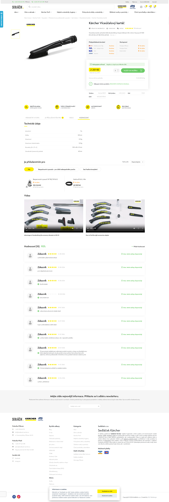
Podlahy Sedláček (78, 457)
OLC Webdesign (152, 497)
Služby (127, 2)
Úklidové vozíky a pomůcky (81, 444)
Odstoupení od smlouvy (55, 474)
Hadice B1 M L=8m (79, 179)
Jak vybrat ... (52, 444)
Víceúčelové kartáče (84, 18)
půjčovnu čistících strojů (130, 439)
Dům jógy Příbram (78, 460)
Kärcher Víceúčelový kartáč (99, 18)
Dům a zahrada (78, 432)
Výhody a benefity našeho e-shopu (58, 462)
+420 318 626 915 (19, 2)
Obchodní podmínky (54, 438)
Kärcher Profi (36, 18)
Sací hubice (75, 18)
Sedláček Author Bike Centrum (82, 454)
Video (71, 118)
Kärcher (100, 435)
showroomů (107, 440)
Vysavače (44, 18)
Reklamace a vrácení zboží (56, 441)
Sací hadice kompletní (90, 169)
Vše (29, 169)
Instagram (17, 461)
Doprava (51, 435)
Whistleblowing (53, 471)
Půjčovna (134, 2)
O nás (50, 432)
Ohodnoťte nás (53, 465)
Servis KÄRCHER (144, 2)
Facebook (17, 458)
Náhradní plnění (53, 459)
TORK (50, 453)
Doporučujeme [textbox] (136, 162)
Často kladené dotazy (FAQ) (56, 468)
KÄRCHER (52, 450)
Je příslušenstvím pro (54, 118)
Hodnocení (83, 118)
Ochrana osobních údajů (55, 447)
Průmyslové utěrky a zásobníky (82, 441)
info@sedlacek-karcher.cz (22, 432)
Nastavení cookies (107, 495)
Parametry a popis (32, 118)
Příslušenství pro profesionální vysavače (59, 18)
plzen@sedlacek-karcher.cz (22, 447)
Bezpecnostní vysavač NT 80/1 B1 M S (45, 179)
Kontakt (154, 2)
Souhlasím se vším (107, 491)
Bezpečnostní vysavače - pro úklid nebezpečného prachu (56, 169)
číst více (112, 35)
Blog (50, 429)
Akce (75, 429)
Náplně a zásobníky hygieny (81, 438)
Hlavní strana (27, 18)
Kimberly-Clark (53, 456)
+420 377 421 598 (39, 2)
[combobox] (137, 161)
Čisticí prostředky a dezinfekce (82, 447)
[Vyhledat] (29, 7)
